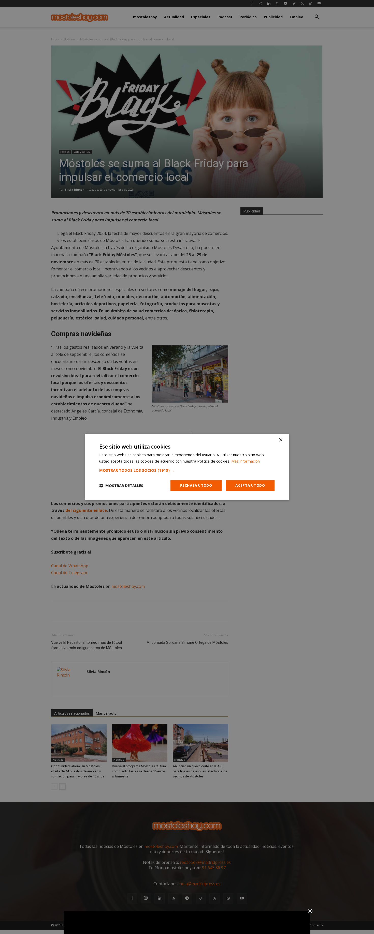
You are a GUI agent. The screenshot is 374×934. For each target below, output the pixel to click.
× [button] (280, 440)
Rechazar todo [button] (196, 485)
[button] (187, 470)
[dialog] (187, 467)
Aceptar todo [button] (250, 485)
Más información (245, 461)
